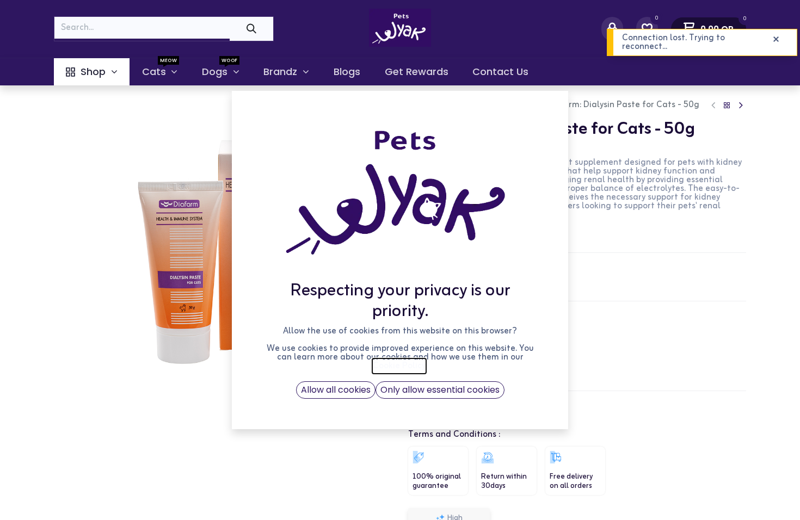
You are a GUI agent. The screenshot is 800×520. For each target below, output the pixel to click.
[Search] (251, 28)
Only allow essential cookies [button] (440, 389)
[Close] (776, 39)
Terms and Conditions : (454, 435)
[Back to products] (727, 106)
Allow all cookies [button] (336, 389)
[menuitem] (92, 71)
